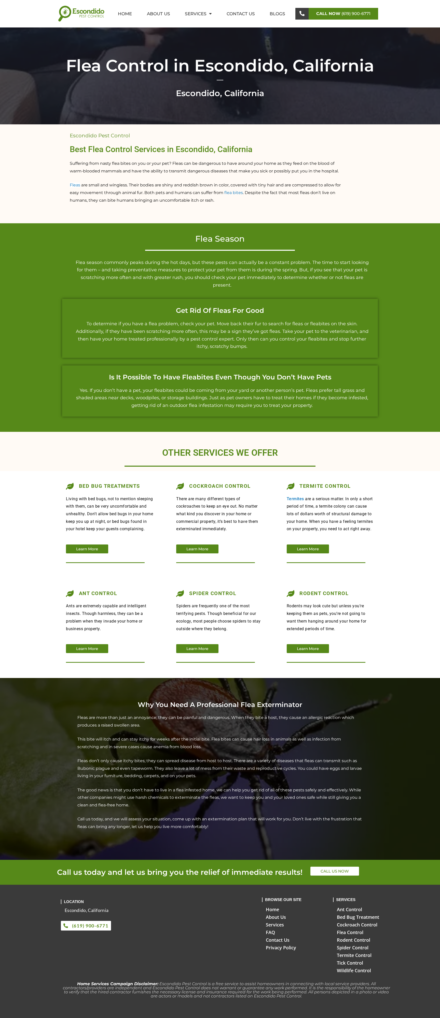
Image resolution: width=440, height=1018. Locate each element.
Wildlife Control (354, 970)
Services (196, 13)
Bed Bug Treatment (358, 917)
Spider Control (352, 948)
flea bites (233, 192)
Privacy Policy (281, 948)
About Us (158, 13)
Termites (295, 498)
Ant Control (349, 909)
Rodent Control (353, 940)
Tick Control (350, 963)
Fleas (75, 185)
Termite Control (354, 955)
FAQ (270, 932)
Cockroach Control (357, 925)
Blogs (277, 13)
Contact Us (241, 13)
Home (125, 13)
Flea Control (350, 932)
